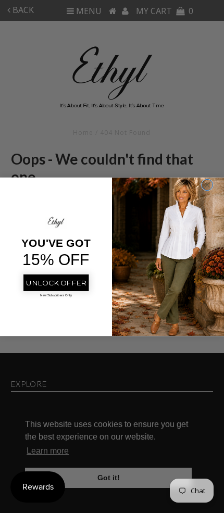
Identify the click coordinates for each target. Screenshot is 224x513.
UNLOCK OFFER (56, 282)
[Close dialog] (207, 185)
